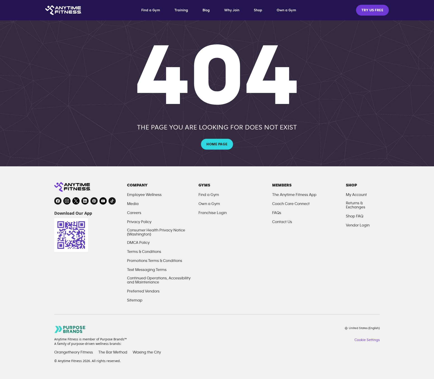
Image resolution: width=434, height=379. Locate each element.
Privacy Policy (139, 222)
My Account (356, 195)
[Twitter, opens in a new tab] (76, 201)
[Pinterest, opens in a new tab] (94, 201)
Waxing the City (147, 352)
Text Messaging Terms (147, 270)
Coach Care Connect (291, 204)
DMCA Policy (138, 243)
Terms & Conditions (144, 252)
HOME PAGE (216, 144)
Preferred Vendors (143, 291)
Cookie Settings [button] (367, 340)
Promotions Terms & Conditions (154, 261)
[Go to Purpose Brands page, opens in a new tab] (70, 329)
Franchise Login (212, 213)
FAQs (276, 213)
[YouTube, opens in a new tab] (103, 201)
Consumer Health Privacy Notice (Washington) (156, 232)
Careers (134, 213)
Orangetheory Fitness (73, 352)
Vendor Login (358, 225)
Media (133, 204)
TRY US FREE (372, 10)
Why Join (231, 10)
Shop (258, 10)
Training (181, 10)
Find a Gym (150, 10)
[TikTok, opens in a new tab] (112, 201)
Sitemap (134, 300)
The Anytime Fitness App (294, 195)
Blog (206, 10)
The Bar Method (112, 352)
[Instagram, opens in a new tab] (67, 201)
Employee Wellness (144, 195)
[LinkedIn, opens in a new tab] (85, 201)
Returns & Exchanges (355, 205)
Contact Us (282, 222)
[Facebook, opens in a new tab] (57, 201)
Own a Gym (286, 10)
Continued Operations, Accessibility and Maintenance (159, 280)
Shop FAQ (354, 216)
